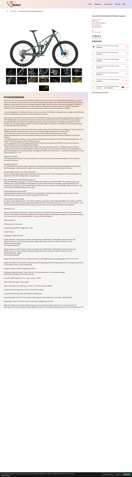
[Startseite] (7, 11)
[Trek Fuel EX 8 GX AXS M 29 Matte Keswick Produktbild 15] (44, 88)
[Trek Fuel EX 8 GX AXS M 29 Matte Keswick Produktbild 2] (22, 72)
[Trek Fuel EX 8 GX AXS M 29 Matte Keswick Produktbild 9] (22, 80)
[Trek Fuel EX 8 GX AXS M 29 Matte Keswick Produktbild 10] (33, 80)
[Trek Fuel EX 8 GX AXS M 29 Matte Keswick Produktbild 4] (44, 72)
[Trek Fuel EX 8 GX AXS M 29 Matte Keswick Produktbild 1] (11, 72)
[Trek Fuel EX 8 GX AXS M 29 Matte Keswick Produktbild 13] (66, 80)
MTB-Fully (13, 11)
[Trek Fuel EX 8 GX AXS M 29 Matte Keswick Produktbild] (44, 41)
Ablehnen (118, 474)
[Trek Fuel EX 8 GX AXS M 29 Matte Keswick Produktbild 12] (55, 80)
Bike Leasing (108, 4)
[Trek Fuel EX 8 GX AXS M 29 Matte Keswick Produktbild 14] (77, 80)
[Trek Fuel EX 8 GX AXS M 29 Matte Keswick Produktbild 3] (33, 72)
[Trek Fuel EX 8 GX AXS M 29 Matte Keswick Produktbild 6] (66, 72)
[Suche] (123, 4)
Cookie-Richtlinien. (5, 475)
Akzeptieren (127, 474)
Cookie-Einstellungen (108, 474)
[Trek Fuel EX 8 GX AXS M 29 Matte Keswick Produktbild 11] (44, 80)
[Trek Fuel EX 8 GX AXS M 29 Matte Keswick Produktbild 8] (11, 80)
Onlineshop (98, 4)
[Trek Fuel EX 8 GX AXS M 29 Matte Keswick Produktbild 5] (55, 72)
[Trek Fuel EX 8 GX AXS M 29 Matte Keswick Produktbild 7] (77, 72)
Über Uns (118, 4)
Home (90, 4)
